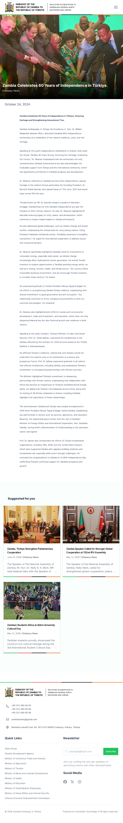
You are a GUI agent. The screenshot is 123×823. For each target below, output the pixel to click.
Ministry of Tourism (14, 768)
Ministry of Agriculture (15, 763)
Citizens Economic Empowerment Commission (27, 798)
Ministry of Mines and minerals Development (26, 773)
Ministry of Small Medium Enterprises (23, 788)
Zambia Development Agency (19, 753)
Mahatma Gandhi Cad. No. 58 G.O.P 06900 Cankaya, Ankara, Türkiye (45, 727)
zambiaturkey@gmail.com (24, 719)
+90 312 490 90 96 (21, 712)
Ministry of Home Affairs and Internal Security (27, 793)
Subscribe (111, 751)
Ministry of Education (15, 783)
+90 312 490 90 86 (21, 709)
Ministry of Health (13, 778)
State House (11, 748)
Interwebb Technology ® (87, 811)
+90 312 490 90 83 (21, 705)
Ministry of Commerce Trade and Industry (25, 758)
